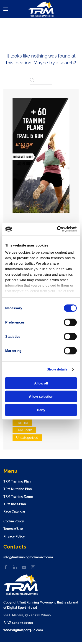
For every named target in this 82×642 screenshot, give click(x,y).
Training (22, 422)
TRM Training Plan (17, 481)
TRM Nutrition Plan (17, 489)
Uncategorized (27, 437)
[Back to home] (41, 9)
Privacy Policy (14, 536)
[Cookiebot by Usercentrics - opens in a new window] (58, 229)
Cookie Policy (13, 521)
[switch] (70, 322)
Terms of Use (13, 529)
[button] (5, 9)
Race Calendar (14, 511)
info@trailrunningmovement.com (28, 557)
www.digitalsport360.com (23, 630)
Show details (57, 369)
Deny (41, 410)
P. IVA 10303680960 (18, 623)
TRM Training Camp (18, 496)
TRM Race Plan (14, 504)
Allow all (41, 383)
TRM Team (24, 430)
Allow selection (41, 396)
